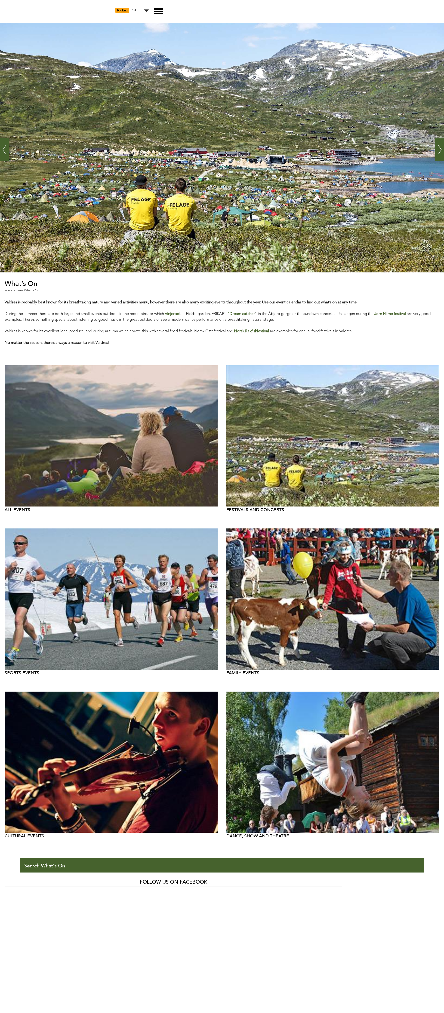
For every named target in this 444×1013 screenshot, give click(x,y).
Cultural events (24, 836)
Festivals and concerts (255, 509)
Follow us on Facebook (173, 882)
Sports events (22, 672)
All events (17, 509)
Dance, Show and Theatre (257, 836)
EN (134, 10)
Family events (242, 672)
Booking (122, 10)
